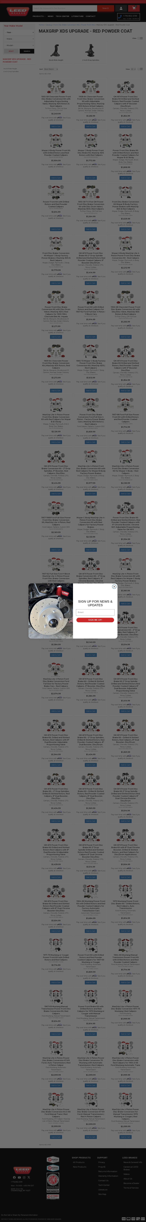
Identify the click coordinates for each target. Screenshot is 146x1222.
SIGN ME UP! (95, 620)
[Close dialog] (114, 587)
